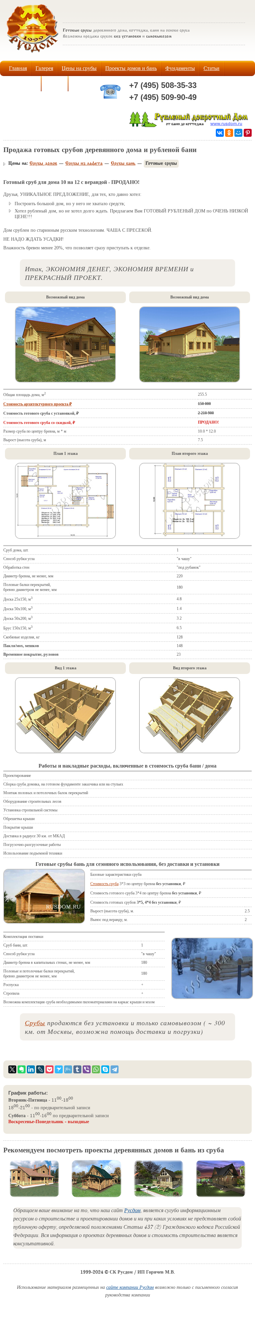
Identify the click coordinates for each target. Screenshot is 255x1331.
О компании (23, 83)
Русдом (132, 1211)
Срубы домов (43, 163)
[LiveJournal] (40, 1069)
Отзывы (54, 83)
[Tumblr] (77, 1069)
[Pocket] (49, 1069)
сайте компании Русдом (130, 1288)
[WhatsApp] (96, 1069)
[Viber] (87, 1069)
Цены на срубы (79, 68)
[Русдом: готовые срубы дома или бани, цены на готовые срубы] (32, 54)
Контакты (83, 83)
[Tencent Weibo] (68, 1069)
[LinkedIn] (31, 1069)
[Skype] (105, 1069)
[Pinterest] (248, 133)
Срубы (35, 1022)
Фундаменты (180, 68)
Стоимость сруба (104, 883)
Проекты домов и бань (131, 68)
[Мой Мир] (238, 133)
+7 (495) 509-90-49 (163, 97)
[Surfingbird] (59, 1069)
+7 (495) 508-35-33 (163, 85)
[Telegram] (115, 1069)
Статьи (211, 68)
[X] (12, 1069)
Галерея (44, 68)
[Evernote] (22, 1069)
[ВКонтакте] (220, 133)
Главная (18, 68)
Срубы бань (123, 163)
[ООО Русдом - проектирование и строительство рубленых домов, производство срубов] (190, 125)
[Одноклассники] (229, 133)
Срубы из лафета (84, 163)
